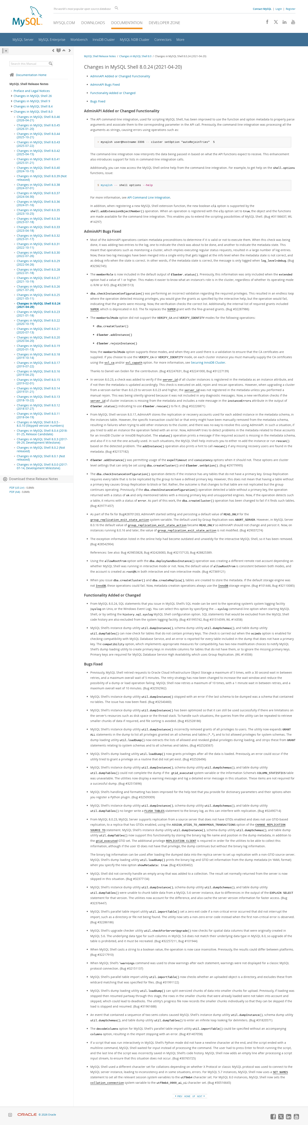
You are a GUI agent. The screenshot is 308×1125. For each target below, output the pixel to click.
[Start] (59, 50)
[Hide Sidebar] (5, 50)
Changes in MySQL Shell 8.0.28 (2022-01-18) (38, 271)
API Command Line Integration (148, 197)
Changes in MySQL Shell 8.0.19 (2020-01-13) (38, 347)
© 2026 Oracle (47, 1114)
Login (279, 8)
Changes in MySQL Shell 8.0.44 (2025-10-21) (38, 135)
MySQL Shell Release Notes (100, 56)
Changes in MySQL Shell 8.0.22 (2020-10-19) (38, 322)
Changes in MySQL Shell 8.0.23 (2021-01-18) (38, 313)
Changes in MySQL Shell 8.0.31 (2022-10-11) (38, 245)
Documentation (126, 22)
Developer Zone (164, 22)
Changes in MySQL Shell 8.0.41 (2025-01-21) (38, 160)
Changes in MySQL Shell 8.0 (33, 112)
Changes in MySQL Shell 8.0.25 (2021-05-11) (38, 296)
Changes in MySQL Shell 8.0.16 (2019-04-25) (38, 373)
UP (193, 1096)
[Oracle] (27, 1114)
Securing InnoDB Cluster (208, 362)
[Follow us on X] (274, 23)
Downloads (93, 22)
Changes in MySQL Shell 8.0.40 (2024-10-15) (38, 169)
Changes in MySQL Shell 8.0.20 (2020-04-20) (38, 339)
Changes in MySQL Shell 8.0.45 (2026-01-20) (38, 126)
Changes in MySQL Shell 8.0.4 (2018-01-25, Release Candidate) (42, 432)
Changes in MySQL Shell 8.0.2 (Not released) (41, 449)
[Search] (50, 63)
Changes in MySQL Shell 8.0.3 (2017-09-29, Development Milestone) (42, 440)
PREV (179, 1096)
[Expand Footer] (10, 1115)
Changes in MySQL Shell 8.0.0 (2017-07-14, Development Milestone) (42, 466)
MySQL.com (64, 22)
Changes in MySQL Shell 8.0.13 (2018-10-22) (38, 398)
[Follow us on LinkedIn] (283, 23)
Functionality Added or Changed (113, 93)
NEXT (200, 1096)
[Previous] (53, 50)
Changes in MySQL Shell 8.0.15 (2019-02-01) (38, 381)
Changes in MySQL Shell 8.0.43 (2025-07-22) (38, 143)
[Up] (63, 50)
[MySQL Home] (27, 16)
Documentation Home (31, 75)
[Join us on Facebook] (266, 23)
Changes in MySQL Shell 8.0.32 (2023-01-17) (38, 237)
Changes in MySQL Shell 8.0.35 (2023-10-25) (38, 211)
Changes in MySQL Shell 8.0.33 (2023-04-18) (38, 228)
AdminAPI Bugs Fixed (105, 85)
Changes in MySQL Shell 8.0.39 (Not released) (42, 177)
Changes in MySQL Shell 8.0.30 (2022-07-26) (38, 254)
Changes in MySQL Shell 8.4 (33, 106)
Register (290, 8)
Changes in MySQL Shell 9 (32, 101)
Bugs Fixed (97, 101)
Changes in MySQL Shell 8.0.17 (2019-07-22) (38, 364)
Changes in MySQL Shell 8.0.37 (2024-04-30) (38, 194)
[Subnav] (11, 96)
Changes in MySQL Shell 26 (33, 96)
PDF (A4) (14, 492)
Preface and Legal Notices (32, 91)
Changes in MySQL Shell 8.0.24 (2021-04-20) (38, 305)
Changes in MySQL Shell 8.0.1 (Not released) (41, 457)
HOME (187, 1096)
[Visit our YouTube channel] (291, 23)
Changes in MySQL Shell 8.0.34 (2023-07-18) (38, 220)
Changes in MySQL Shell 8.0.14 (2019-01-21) (38, 390)
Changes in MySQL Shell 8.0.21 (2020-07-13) (38, 330)
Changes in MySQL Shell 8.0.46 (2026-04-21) (38, 118)
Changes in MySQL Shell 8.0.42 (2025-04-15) (38, 152)
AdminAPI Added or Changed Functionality (120, 76)
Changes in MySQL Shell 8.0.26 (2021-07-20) (38, 288)
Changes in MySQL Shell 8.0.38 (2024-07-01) (38, 186)
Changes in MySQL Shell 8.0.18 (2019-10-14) (38, 356)
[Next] (69, 50)
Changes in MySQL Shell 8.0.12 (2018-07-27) (38, 407)
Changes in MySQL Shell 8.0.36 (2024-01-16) (38, 203)
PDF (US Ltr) (16, 488)
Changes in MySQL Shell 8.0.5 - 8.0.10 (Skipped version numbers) (40, 424)
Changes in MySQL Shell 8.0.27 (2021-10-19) (38, 279)
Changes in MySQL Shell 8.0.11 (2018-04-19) (38, 415)
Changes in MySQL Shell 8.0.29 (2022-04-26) (38, 262)
